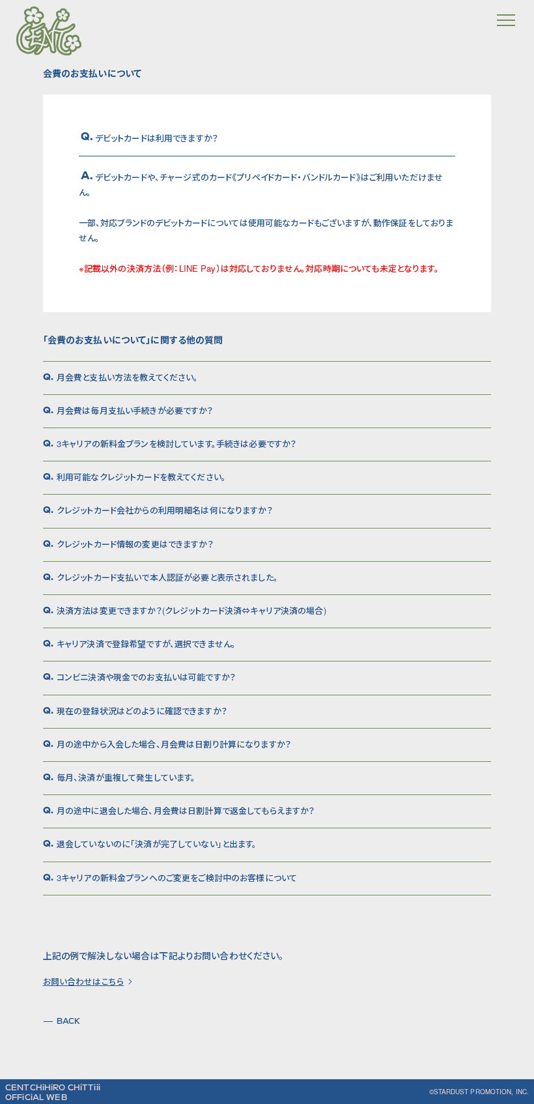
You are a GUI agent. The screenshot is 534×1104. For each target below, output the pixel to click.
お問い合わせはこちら (83, 982)
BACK (69, 1021)
